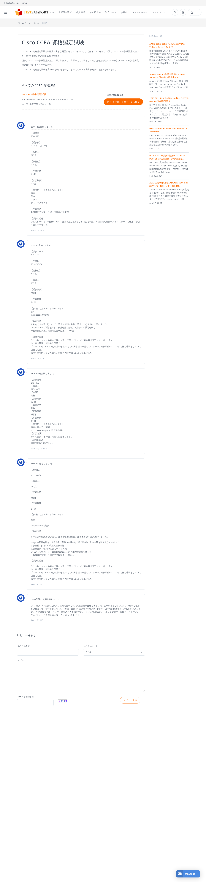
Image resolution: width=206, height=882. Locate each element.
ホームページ (24, 23)
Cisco (36, 23)
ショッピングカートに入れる (124, 101)
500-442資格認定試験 (34, 94)
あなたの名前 (24, 646)
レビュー (22, 660)
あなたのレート (91, 646)
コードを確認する (25, 696)
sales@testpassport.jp (16, 3)
